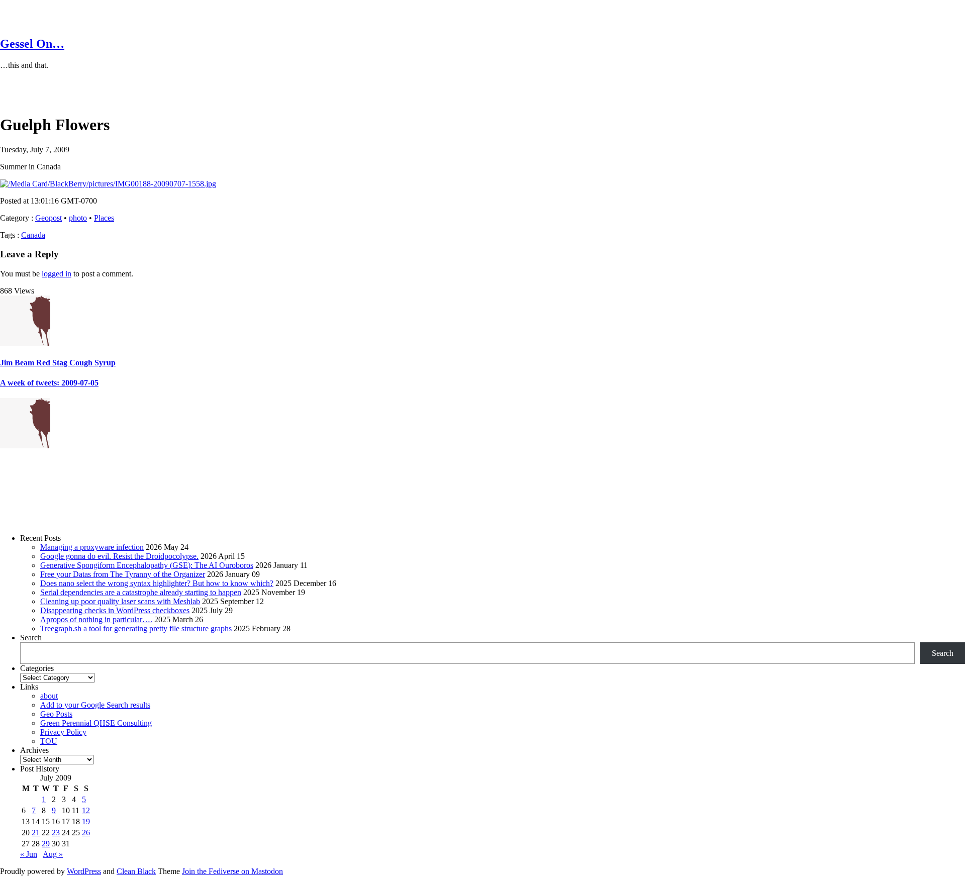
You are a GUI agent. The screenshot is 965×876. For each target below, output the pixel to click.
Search (31, 637)
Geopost (48, 218)
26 (86, 832)
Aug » (53, 854)
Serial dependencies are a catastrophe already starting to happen (140, 592)
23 (56, 832)
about (49, 696)
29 (46, 843)
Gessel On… (32, 43)
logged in (56, 273)
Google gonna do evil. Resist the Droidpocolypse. (119, 556)
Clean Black (136, 871)
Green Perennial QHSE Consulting (96, 723)
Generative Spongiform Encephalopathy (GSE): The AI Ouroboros (146, 565)
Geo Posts (56, 714)
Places (104, 218)
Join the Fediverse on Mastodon (232, 871)
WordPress (84, 871)
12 (86, 810)
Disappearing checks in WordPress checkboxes (114, 610)
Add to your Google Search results (95, 705)
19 (86, 821)
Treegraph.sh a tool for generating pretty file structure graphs (136, 628)
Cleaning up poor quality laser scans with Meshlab (120, 601)
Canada (33, 235)
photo (78, 218)
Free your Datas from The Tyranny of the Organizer (122, 574)
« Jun (28, 854)
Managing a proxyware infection (92, 547)
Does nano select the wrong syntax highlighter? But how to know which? (156, 583)
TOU (48, 741)
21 (36, 832)
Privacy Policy (63, 732)
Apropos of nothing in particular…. (96, 619)
